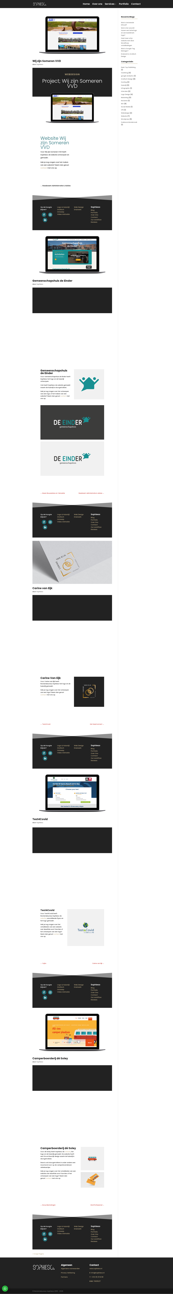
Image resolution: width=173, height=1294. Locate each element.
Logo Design (125, 94)
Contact (136, 4)
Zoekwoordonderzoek (129, 122)
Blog (92, 210)
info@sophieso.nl (97, 1273)
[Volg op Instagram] (50, 215)
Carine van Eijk (42, 588)
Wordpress (125, 119)
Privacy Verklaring (68, 1273)
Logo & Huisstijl (63, 207)
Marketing (124, 98)
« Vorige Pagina (38, 1254)
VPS (122, 110)
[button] (5, 1289)
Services (109, 4)
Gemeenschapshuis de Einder (52, 281)
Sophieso (39, 64)
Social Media (125, 107)
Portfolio (124, 4)
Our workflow (96, 220)
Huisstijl (123, 85)
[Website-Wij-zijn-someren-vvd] (72, 125)
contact (43, 168)
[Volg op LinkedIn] (45, 220)
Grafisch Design (127, 79)
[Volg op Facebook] (44, 215)
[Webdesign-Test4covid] (72, 893)
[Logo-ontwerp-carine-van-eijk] (72, 660)
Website (124, 116)
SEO (122, 104)
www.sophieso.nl (96, 1269)
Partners (64, 1277)
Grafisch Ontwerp (60, 210)
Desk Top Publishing (128, 67)
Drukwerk (77, 209)
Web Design (79, 207)
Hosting (124, 82)
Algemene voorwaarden (70, 1269)
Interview (124, 91)
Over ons (97, 4)
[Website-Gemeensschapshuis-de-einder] (72, 353)
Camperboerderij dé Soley (50, 1058)
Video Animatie (63, 214)
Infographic (125, 88)
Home (86, 4)
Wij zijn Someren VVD (46, 61)
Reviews (94, 222)
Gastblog (124, 73)
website (43, 918)
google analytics (127, 76)
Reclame (124, 101)
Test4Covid (40, 819)
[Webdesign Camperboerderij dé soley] (72, 1131)
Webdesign (125, 113)
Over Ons (94, 215)
